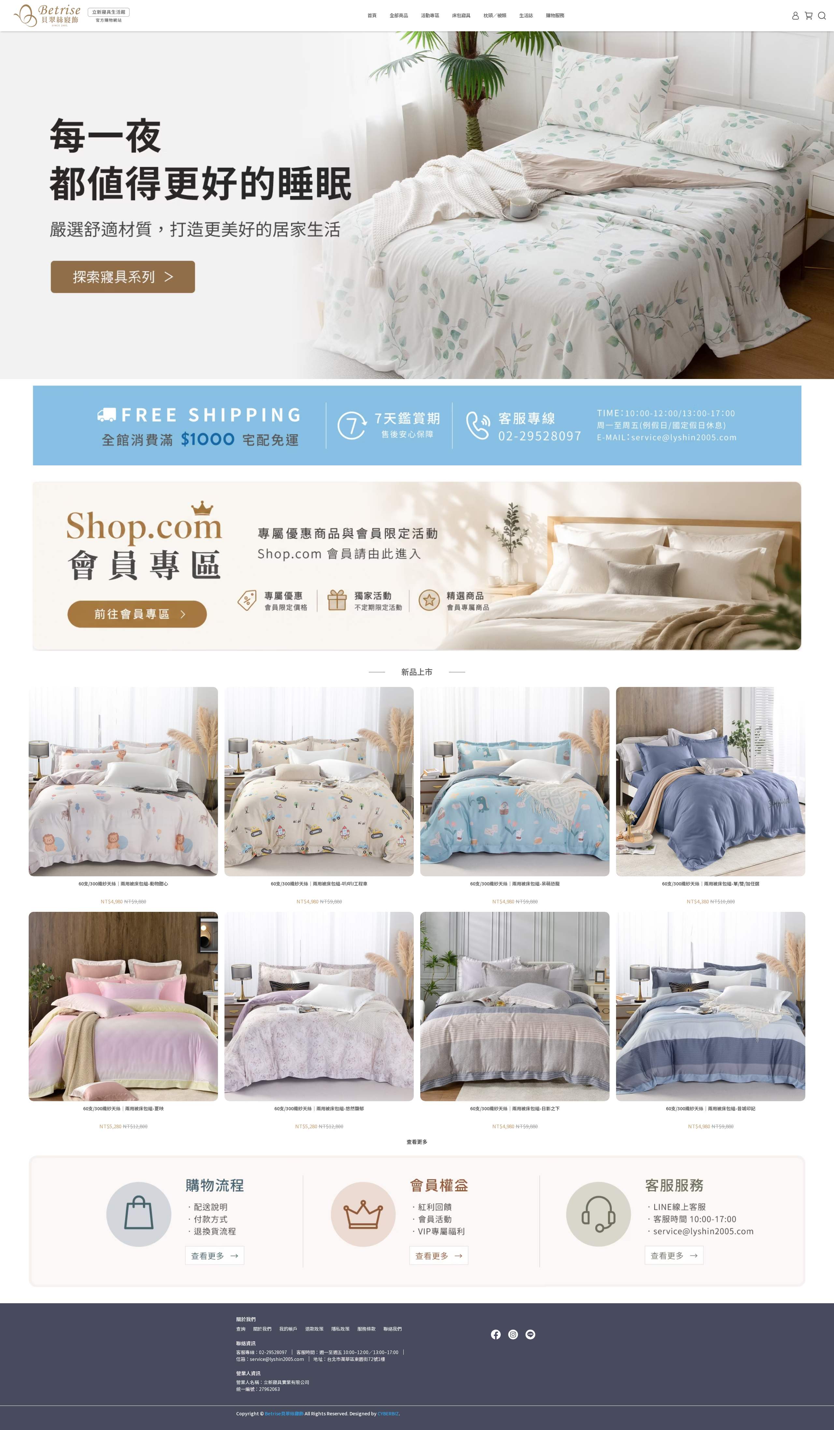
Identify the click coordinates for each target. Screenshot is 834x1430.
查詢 (240, 1328)
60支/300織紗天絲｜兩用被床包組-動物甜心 (123, 883)
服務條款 (366, 1328)
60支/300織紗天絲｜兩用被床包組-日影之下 (515, 1108)
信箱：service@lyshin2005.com (270, 1359)
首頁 (372, 15)
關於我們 (262, 1328)
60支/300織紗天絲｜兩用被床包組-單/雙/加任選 (710, 883)
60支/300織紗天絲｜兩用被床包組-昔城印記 (710, 1108)
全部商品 (399, 15)
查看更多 (417, 1141)
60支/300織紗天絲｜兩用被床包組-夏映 (123, 1108)
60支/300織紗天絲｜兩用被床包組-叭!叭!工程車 (319, 883)
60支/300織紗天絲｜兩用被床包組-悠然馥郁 (319, 1108)
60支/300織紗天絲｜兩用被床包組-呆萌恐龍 (515, 883)
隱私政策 (340, 1328)
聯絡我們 (392, 1328)
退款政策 (314, 1328)
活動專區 (430, 15)
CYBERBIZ (388, 1413)
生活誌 (526, 15)
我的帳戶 (288, 1328)
